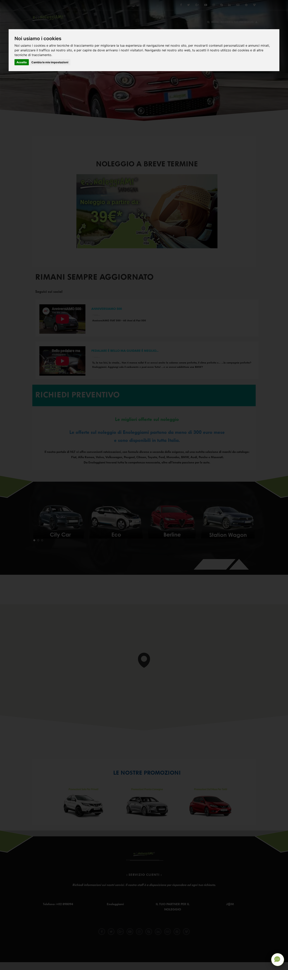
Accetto (21, 62)
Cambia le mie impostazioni (49, 62)
